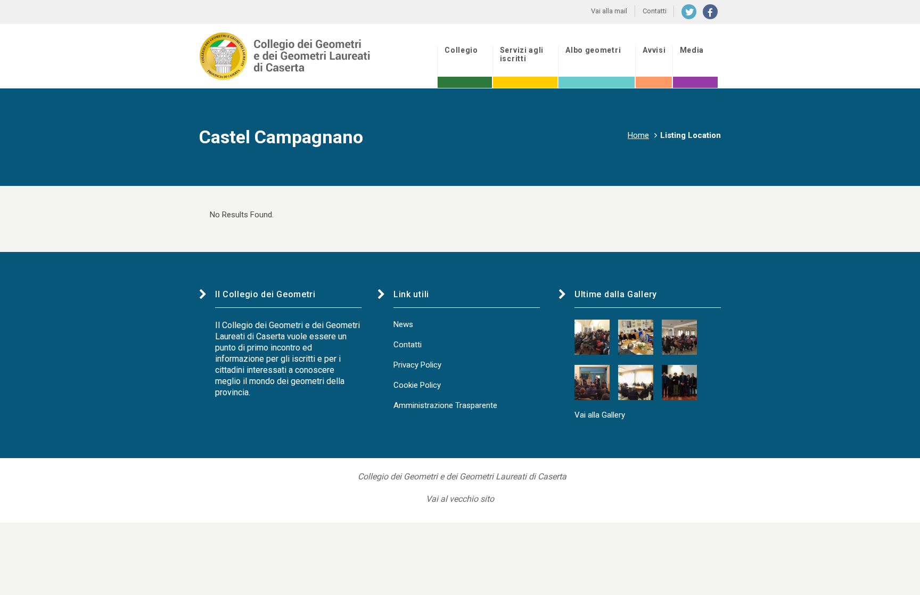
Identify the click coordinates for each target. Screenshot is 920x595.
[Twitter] (688, 11)
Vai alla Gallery (599, 415)
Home (638, 135)
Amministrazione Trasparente (445, 405)
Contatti (407, 344)
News (403, 324)
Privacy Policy (417, 365)
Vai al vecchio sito (460, 499)
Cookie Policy (417, 385)
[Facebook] (710, 11)
